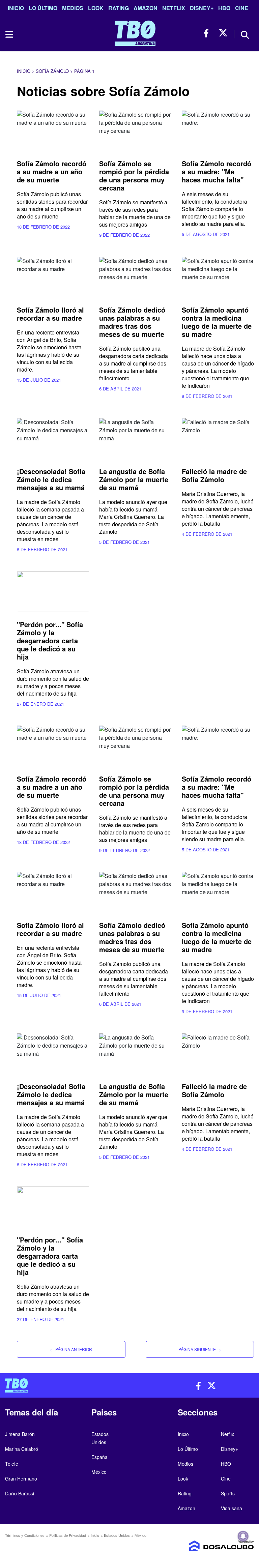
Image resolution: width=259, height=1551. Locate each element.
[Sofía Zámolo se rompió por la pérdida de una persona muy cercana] (135, 131)
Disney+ (201, 8)
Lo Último (43, 8)
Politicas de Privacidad (67, 1535)
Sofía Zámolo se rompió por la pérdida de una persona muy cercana (134, 175)
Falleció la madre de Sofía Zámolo (214, 475)
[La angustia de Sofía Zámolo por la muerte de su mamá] (135, 438)
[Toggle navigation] (9, 34)
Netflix (173, 8)
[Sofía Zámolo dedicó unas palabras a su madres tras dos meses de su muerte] (135, 277)
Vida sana (231, 1508)
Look (96, 8)
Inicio (16, 8)
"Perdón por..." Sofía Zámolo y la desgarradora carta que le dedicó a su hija (50, 640)
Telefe (11, 1463)
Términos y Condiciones (25, 1535)
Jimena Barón (20, 1434)
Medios (72, 8)
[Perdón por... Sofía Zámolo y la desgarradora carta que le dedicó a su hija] (53, 591)
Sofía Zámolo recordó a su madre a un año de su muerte (51, 171)
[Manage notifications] (243, 1536)
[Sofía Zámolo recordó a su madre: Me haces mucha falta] (218, 131)
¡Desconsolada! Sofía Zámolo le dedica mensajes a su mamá (51, 479)
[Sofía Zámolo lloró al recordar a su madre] (53, 277)
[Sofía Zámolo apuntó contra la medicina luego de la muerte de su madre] (218, 277)
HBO (224, 8)
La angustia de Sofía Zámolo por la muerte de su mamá (133, 479)
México (99, 1471)
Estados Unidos (117, 1535)
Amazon (145, 8)
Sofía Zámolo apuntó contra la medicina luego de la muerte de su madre (217, 322)
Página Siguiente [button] (199, 1349)
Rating (118, 8)
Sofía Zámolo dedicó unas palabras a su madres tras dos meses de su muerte (132, 322)
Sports (228, 1493)
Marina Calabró (21, 1448)
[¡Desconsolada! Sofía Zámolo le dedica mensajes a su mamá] (53, 438)
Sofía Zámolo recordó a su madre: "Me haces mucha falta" (216, 171)
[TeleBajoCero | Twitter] (223, 33)
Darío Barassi (19, 1493)
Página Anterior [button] (71, 1349)
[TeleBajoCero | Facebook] (208, 33)
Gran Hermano (21, 1478)
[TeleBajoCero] (64, 1385)
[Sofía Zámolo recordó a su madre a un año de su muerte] (53, 131)
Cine (241, 8)
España (99, 1457)
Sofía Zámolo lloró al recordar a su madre (50, 314)
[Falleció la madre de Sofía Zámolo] (218, 438)
